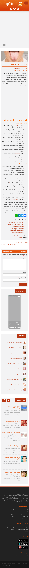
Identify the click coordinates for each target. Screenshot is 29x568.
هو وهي (12, 516)
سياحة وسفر (11, 512)
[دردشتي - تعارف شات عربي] (23, 541)
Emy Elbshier (17, 69)
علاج (13, 235)
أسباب (22, 235)
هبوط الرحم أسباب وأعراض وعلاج (11, 433)
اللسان (18, 235)
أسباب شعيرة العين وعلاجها (12, 472)
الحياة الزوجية (11, 510)
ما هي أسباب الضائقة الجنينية (12, 446)
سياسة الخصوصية (10, 527)
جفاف (17, 126)
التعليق (24, 258)
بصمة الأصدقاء (25, 519)
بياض (15, 235)
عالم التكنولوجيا (24, 514)
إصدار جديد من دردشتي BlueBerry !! (14, 407)
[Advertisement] (14, 27)
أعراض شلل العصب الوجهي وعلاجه (12, 458)
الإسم (24, 272)
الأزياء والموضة (25, 510)
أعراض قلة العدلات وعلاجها (13, 421)
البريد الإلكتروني (22, 278)
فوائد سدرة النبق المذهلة (21, 242)
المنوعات (21, 237)
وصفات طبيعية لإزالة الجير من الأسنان (10, 244)
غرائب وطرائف (11, 514)
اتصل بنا (12, 529)
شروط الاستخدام (24, 527)
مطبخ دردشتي (25, 516)
